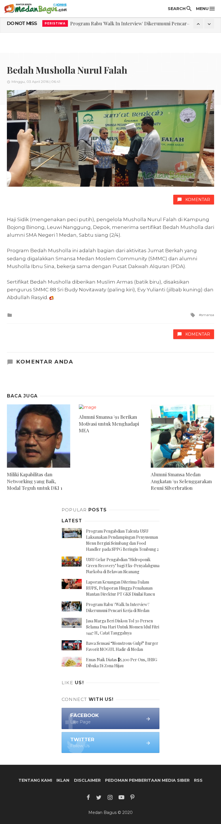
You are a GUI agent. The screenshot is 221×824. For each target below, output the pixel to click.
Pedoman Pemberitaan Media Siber (147, 780)
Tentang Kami (35, 780)
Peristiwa (55, 23)
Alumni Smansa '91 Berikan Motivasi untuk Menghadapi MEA (109, 423)
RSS (198, 780)
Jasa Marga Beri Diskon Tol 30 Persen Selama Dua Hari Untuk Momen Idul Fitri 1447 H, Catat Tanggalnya (122, 627)
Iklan (62, 780)
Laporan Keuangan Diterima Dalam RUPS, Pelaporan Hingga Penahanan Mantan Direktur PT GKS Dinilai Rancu (120, 588)
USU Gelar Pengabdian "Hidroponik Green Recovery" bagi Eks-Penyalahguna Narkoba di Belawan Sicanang (122, 565)
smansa (207, 315)
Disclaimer (87, 780)
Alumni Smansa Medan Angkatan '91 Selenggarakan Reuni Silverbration (181, 481)
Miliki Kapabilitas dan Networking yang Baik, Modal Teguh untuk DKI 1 (34, 481)
